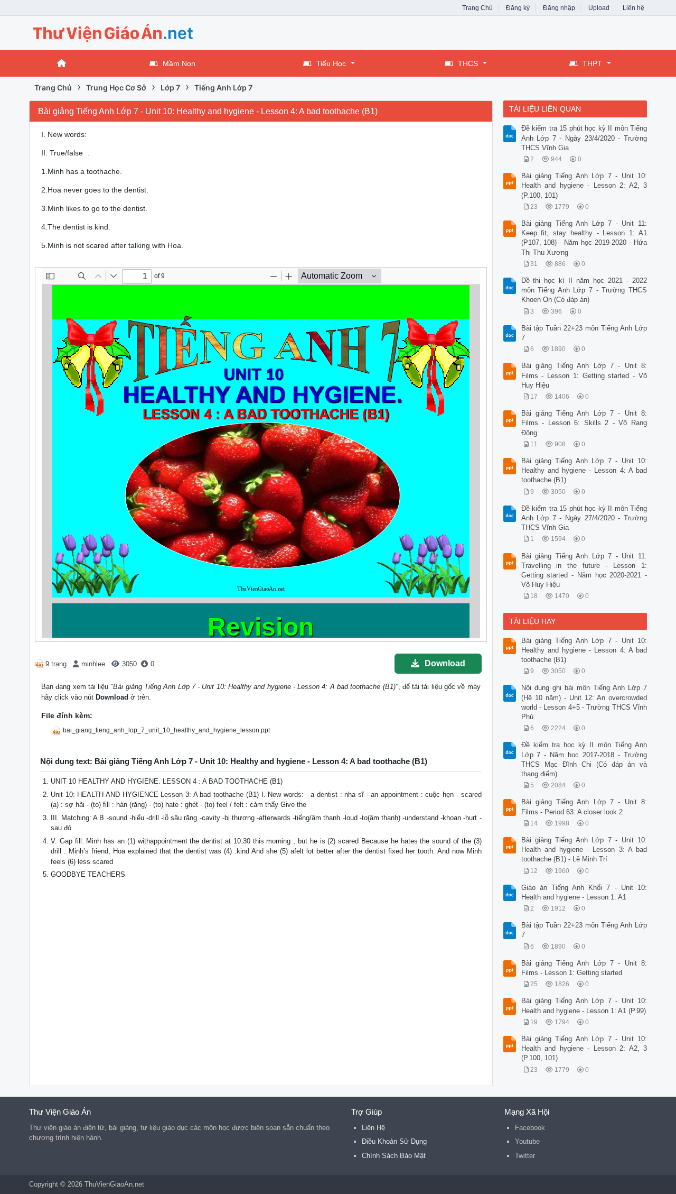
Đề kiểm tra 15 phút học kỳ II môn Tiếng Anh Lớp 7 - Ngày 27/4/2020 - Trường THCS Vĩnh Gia (584, 517)
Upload (598, 8)
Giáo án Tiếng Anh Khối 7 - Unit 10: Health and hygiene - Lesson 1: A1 (584, 892)
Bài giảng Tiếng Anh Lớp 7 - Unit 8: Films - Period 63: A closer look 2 (584, 806)
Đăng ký (518, 8)
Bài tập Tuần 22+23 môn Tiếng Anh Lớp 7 (584, 333)
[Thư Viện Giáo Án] (113, 31)
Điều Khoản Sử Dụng (394, 1141)
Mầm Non (179, 63)
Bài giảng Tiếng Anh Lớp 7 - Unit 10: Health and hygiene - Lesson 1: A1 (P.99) (584, 1005)
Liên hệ (633, 8)
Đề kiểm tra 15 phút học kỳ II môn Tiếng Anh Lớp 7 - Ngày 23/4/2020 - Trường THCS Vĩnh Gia (584, 137)
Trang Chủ (477, 8)
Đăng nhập (559, 8)
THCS (468, 63)
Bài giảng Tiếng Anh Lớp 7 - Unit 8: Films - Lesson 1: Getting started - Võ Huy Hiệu (584, 375)
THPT (592, 63)
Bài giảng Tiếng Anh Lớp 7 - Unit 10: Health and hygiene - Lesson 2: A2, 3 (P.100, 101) (584, 185)
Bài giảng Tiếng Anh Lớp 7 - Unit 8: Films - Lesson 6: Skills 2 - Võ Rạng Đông (584, 422)
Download (445, 663)
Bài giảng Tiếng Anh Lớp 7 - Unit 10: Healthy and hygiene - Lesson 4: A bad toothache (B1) (584, 470)
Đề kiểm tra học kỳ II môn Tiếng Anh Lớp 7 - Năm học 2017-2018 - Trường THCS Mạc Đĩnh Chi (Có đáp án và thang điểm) (584, 759)
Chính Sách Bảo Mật (394, 1156)
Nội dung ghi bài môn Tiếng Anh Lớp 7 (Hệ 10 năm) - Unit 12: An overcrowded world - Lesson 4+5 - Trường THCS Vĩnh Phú (584, 702)
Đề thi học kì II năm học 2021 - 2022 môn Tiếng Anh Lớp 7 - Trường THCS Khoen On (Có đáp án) (584, 290)
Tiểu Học (331, 63)
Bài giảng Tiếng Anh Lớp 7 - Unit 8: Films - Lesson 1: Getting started (584, 968)
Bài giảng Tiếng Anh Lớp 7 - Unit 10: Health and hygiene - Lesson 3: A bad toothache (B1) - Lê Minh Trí (584, 849)
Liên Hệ (373, 1128)
